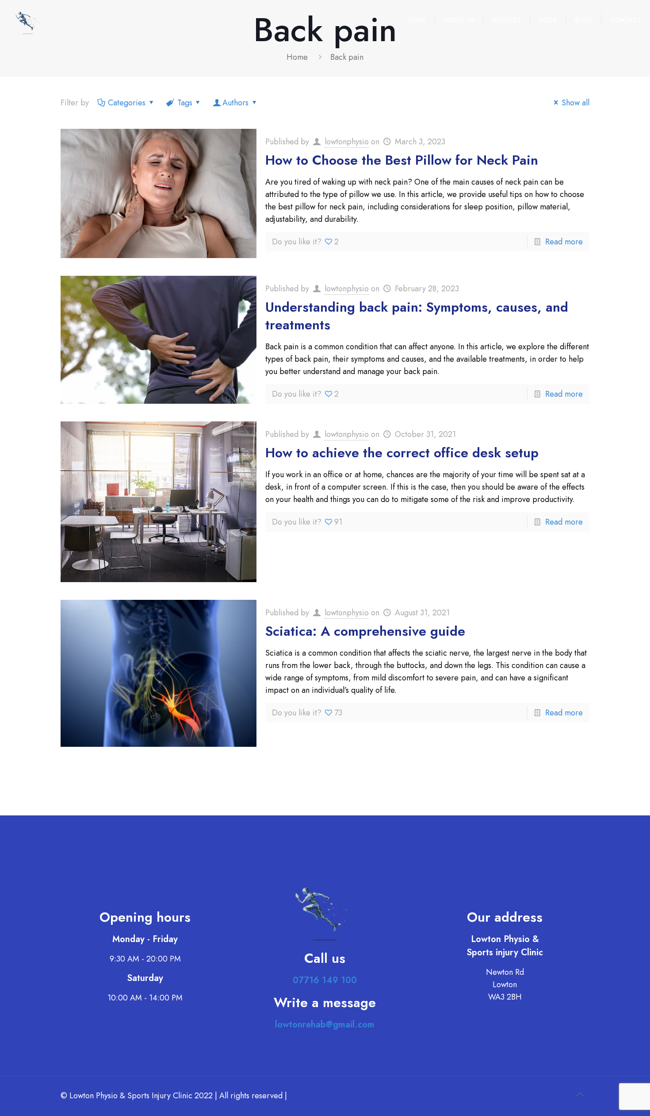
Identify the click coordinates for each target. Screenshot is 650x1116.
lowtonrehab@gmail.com (325, 1024)
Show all (575, 102)
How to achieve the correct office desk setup (402, 452)
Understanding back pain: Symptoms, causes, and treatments (416, 315)
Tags (184, 102)
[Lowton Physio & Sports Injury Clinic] (28, 20)
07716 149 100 (325, 980)
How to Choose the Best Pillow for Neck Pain (401, 160)
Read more (564, 241)
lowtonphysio (347, 141)
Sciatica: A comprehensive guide (365, 631)
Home (297, 57)
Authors (235, 102)
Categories (126, 102)
